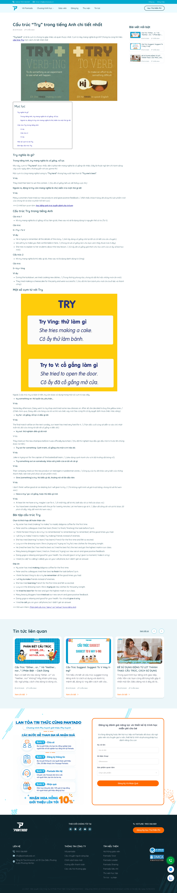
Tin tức (97, 8)
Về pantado (70, 851)
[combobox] (128, 773)
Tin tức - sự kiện (110, 877)
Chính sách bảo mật (73, 860)
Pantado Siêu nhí (110, 869)
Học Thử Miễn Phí (154, 8)
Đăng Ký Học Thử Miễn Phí (148, 830)
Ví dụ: (22, 129)
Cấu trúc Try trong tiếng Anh (28, 125)
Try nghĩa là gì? (23, 112)
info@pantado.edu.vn (25, 856)
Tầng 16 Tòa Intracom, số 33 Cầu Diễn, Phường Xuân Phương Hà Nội (36, 861)
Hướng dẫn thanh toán (75, 864)
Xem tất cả (144, 631)
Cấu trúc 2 (24, 133)
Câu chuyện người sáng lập (77, 856)
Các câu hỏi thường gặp (75, 869)
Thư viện (86, 8)
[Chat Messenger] (170, 869)
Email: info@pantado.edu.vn (45, 2)
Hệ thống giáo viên (111, 851)
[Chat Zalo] (170, 878)
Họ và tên (101, 745)
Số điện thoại (102, 756)
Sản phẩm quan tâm (106, 767)
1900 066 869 (21, 851)
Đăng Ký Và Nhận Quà (128, 783)
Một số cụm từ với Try (25, 142)
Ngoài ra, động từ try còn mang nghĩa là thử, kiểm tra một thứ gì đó (45, 120)
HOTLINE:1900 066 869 (146, 824)
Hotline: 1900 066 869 (22, 2)
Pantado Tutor (109, 856)
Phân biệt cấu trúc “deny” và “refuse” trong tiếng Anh (53, 607)
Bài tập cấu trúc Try (24, 146)
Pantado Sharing (110, 864)
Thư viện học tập (110, 873)
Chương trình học (44, 8)
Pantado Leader (110, 860)
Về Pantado (27, 8)
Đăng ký (151, 2)
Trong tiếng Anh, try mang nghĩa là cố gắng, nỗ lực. (39, 116)
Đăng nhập (161, 2)
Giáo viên (62, 8)
